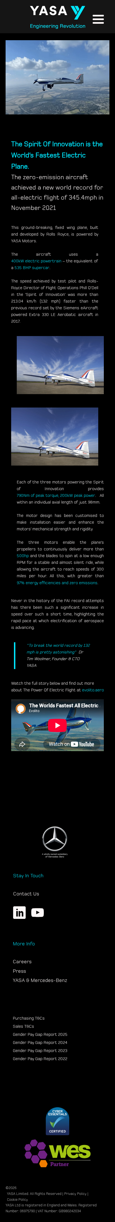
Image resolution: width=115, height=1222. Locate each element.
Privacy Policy (75, 1194)
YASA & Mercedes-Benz (40, 980)
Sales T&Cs (23, 1026)
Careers (22, 962)
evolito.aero (93, 690)
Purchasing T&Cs (29, 1018)
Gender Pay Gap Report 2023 (40, 1050)
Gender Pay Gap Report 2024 (40, 1042)
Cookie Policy (17, 1199)
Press (19, 971)
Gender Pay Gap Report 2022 (40, 1059)
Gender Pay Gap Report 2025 (40, 1034)
